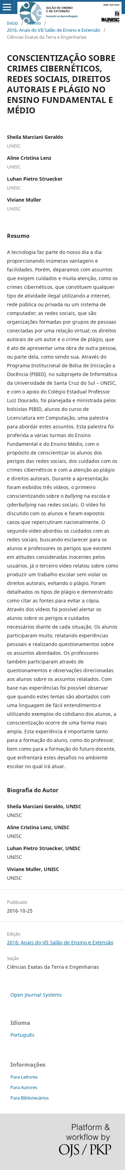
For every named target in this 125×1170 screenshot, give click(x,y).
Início (12, 23)
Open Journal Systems (36, 994)
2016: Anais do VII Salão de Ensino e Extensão (53, 30)
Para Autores (23, 1087)
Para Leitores (24, 1077)
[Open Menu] (7, 7)
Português (22, 1035)
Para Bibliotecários (29, 1098)
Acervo (34, 23)
